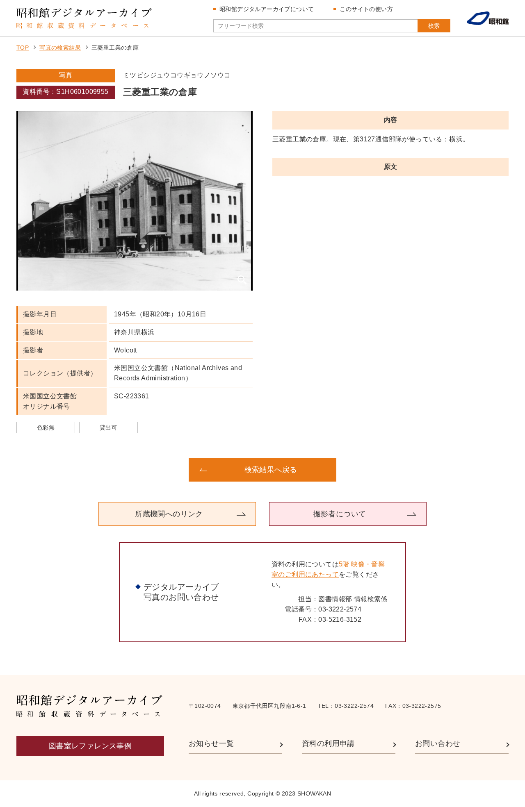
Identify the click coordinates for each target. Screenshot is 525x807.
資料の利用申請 (328, 743)
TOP (22, 47)
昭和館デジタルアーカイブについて (266, 9)
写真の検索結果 (60, 47)
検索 (434, 26)
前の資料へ (82, 470)
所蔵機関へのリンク (169, 514)
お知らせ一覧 (211, 743)
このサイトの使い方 (366, 9)
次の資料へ (443, 470)
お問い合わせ (437, 743)
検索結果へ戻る (270, 470)
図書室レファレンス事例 (90, 746)
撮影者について (339, 514)
